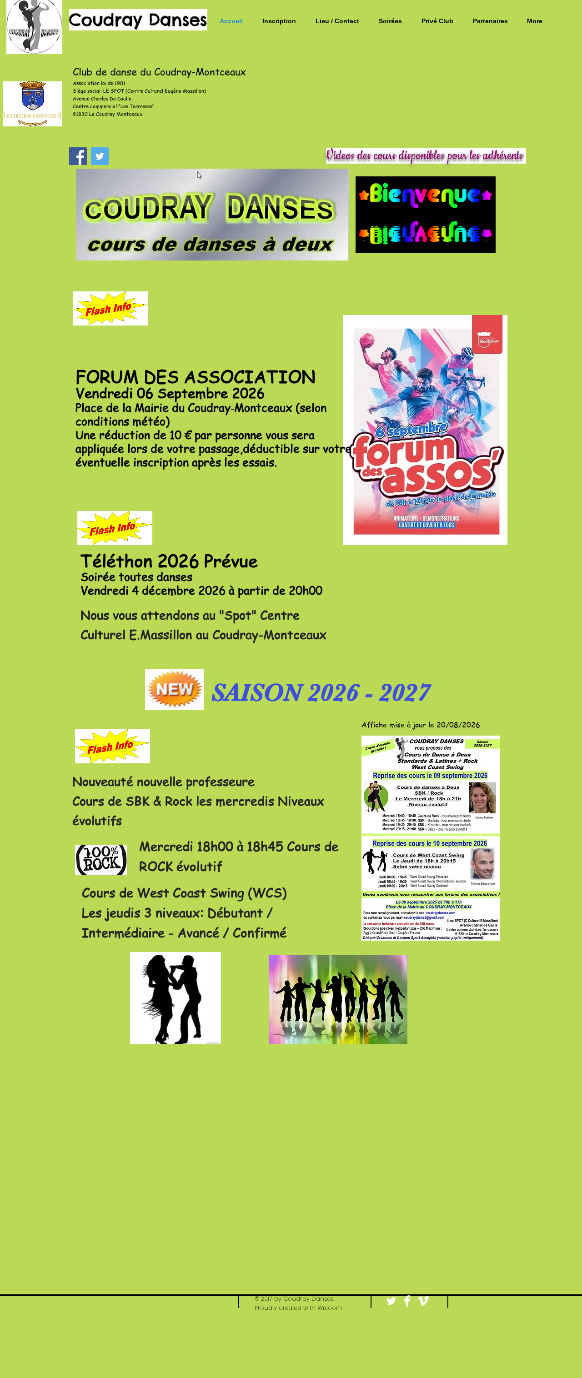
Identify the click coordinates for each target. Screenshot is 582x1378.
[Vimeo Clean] (423, 1301)
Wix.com (329, 1307)
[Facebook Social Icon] (78, 156)
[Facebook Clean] (407, 1301)
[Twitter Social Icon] (100, 156)
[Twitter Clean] (391, 1301)
